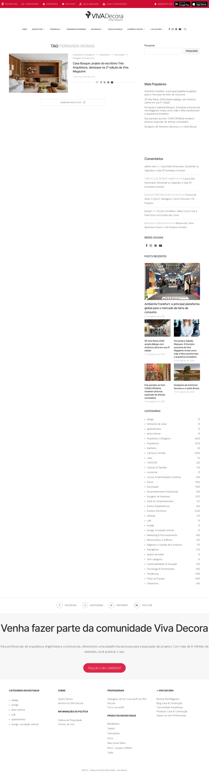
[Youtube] (180, 29)
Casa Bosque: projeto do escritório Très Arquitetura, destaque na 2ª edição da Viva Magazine (101, 67)
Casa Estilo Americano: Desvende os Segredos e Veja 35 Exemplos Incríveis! (170, 182)
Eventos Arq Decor (173, 510)
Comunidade (32, 4)
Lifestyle (173, 515)
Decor (173, 482)
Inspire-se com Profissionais (171, 715)
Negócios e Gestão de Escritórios (173, 544)
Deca (110, 738)
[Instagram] (173, 29)
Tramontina (113, 733)
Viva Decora (11, 4)
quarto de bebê (173, 554)
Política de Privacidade (70, 720)
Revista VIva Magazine (168, 698)
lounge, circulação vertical (173, 530)
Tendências (55, 29)
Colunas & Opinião (173, 467)
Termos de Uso (66, 724)
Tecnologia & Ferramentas (173, 568)
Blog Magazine (91, 4)
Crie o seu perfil (115, 707)
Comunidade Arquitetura (170, 707)
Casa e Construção (116, 4)
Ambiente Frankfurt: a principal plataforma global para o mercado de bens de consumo (170, 93)
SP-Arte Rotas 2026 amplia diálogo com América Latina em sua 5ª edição (157, 345)
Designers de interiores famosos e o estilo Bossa (170, 126)
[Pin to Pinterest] (108, 82)
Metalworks (113, 723)
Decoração (96, 29)
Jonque (148, 211)
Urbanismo (173, 583)
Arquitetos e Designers (173, 438)
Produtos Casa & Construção (172, 711)
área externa (173, 433)
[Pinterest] (176, 29)
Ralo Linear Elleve (116, 743)
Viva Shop (70, 4)
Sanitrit (111, 728)
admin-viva (150, 166)
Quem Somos (65, 698)
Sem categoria (173, 559)
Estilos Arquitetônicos (173, 506)
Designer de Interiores (76, 29)
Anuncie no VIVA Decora (70, 703)
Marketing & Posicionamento (173, 535)
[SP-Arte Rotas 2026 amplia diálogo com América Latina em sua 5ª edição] (158, 328)
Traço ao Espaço (115, 29)
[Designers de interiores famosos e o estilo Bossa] (187, 372)
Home (24, 29)
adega (173, 419)
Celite (110, 752)
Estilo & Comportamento (173, 501)
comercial (173, 472)
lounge (173, 525)
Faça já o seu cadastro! (104, 668)
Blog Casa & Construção (169, 703)
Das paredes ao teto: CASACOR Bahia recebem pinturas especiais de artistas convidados (169, 120)
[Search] (185, 29)
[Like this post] (97, 82)
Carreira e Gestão (135, 29)
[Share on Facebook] (101, 82)
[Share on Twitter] (104, 82)
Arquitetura (37, 29)
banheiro (173, 448)
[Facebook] (169, 29)
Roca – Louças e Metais (119, 747)
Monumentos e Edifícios (173, 539)
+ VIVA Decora (156, 29)
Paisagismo (173, 549)
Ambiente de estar (173, 423)
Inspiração (52, 4)
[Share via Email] (112, 82)
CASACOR (173, 462)
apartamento (173, 428)
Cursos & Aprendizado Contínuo (173, 477)
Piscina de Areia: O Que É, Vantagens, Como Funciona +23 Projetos (170, 198)
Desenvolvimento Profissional (173, 491)
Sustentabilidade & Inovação (173, 564)
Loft (173, 520)
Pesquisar (150, 45)
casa (173, 457)
